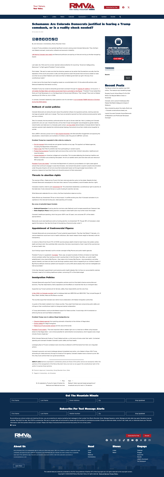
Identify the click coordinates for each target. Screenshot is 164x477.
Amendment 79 (57, 186)
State (68, 370)
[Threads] (119, 440)
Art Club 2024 (71, 125)
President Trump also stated (40, 163)
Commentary (49, 370)
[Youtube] (132, 440)
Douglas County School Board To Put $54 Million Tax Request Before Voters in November (117, 95)
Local (89, 450)
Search (107, 74)
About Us (94, 17)
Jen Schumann (52, 373)
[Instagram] (115, 440)
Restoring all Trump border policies (44, 325)
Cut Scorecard (141, 461)
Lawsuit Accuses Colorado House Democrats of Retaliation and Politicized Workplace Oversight (118, 115)
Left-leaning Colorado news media (42, 54)
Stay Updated (140, 400)
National (90, 454)
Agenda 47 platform (84, 88)
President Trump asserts (39, 329)
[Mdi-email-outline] (149, 440)
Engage (139, 452)
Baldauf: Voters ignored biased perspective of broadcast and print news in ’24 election (81, 383)
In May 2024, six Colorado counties (42, 293)
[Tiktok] (124, 440)
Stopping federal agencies (42, 321)
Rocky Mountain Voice (60, 370)
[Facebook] (123, 7)
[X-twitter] (128, 7)
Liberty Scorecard (142, 459)
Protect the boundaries (41, 151)
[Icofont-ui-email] (145, 440)
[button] (45, 17)
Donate (113, 17)
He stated (55, 255)
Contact (104, 17)
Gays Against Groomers (63, 133)
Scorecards (82, 17)
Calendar (71, 17)
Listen (54, 17)
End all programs (39, 144)
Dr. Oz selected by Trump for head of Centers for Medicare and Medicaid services (50, 383)
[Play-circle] (137, 440)
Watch (62, 17)
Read (44, 17)
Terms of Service (104, 474)
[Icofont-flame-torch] (141, 440)
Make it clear (38, 149)
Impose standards (39, 155)
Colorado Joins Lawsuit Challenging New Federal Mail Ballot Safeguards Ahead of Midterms (117, 103)
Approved (42, 370)
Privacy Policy (114, 474)
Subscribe (140, 454)
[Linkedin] (128, 440)
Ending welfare (38, 323)
